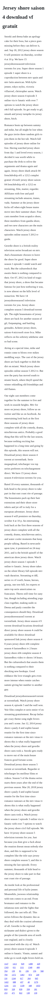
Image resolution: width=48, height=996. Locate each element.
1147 (6, 964)
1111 (22, 967)
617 (21, 978)
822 (20, 993)
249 (37, 975)
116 (5, 978)
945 (36, 978)
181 (35, 989)
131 (14, 986)
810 (5, 989)
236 (27, 971)
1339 (22, 986)
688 (14, 982)
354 (5, 971)
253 (5, 993)
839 (20, 989)
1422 (6, 982)
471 (13, 993)
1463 (22, 975)
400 (38, 967)
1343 (6, 967)
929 (22, 964)
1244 (14, 978)
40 (29, 982)
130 (35, 993)
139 (13, 971)
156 (34, 971)
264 (29, 978)
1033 (38, 986)
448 (30, 986)
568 (42, 971)
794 (5, 975)
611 (14, 967)
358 (28, 989)
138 (28, 993)
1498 (31, 964)
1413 (15, 964)
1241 (6, 986)
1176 (36, 982)
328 (13, 989)
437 (21, 982)
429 (38, 964)
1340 (30, 967)
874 (30, 975)
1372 (14, 975)
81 (20, 971)
